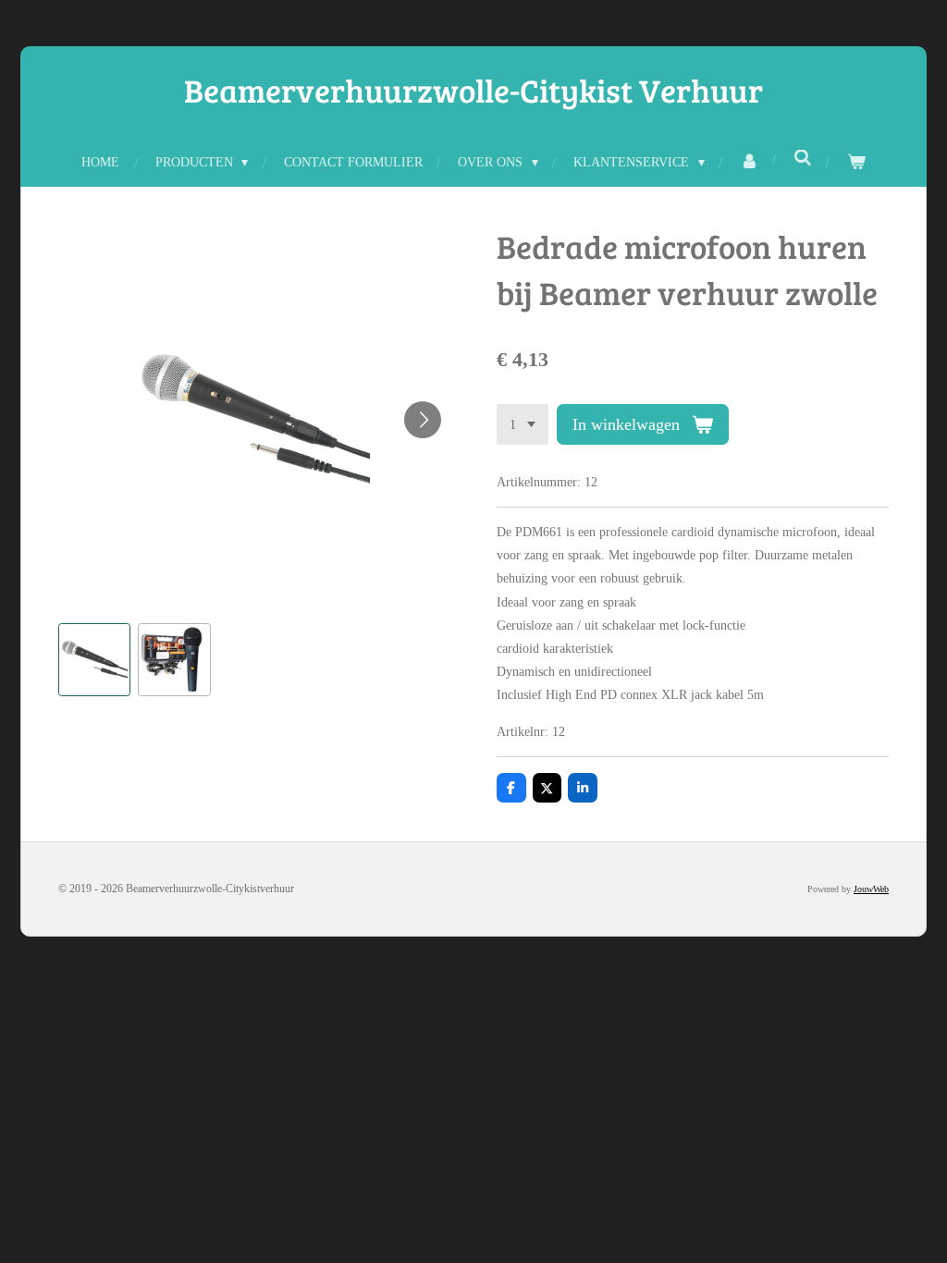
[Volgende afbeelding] (422, 419)
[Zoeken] (802, 159)
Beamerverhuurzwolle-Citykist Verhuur (473, 89)
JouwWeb (871, 889)
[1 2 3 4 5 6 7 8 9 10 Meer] (522, 424)
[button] (94, 659)
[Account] (749, 162)
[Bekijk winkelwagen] (856, 162)
